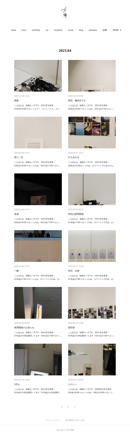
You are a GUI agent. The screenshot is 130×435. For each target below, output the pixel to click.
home (13, 30)
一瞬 (16, 270)
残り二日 (18, 157)
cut (47, 30)
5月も (17, 384)
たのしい (72, 384)
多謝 (16, 213)
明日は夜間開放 (76, 213)
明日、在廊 (73, 270)
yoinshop (36, 30)
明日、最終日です (77, 100)
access (70, 30)
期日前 (71, 327)
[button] (13, 30)
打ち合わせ (73, 157)
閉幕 (16, 100)
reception (58, 30)
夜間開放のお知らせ (24, 327)
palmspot (93, 30)
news (24, 30)
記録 (105, 30)
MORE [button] (116, 30)
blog (81, 30)
